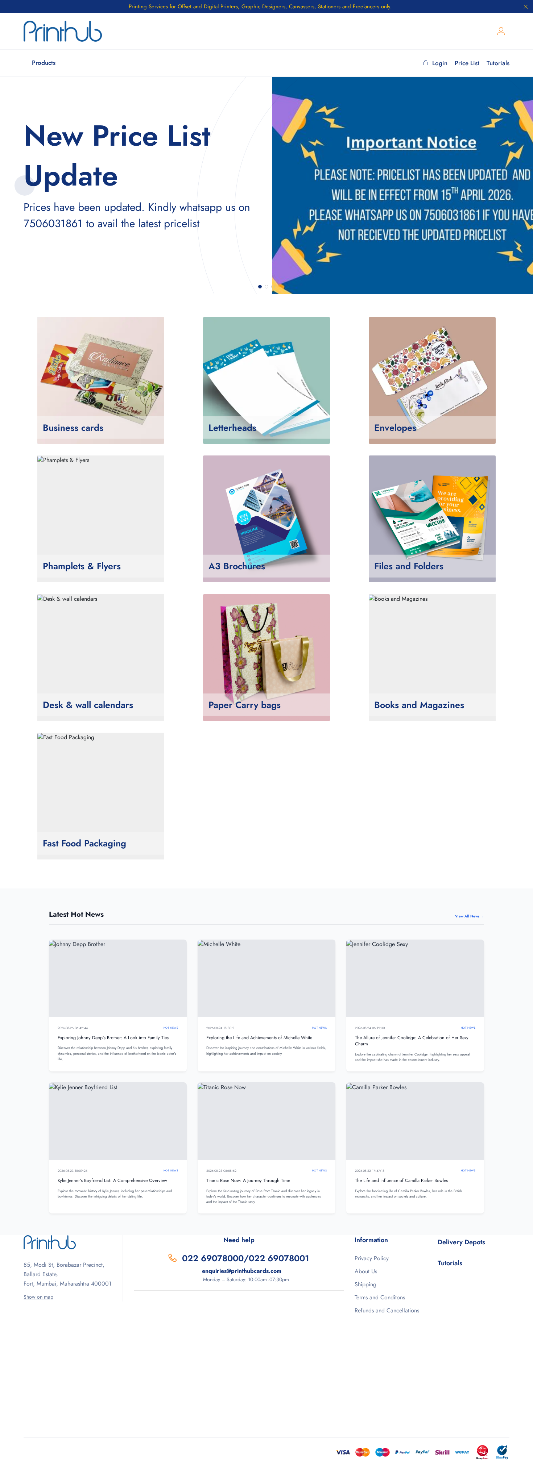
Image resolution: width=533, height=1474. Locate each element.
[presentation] (25, 185)
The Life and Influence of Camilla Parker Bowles (401, 1180)
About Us (366, 1271)
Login (439, 63)
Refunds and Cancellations (387, 1310)
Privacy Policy (372, 1258)
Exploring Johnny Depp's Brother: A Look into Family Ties (113, 1037)
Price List (467, 63)
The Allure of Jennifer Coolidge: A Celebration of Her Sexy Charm (411, 1041)
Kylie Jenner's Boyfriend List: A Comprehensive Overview (112, 1180)
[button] (260, 286)
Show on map (38, 1296)
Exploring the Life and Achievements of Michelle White (259, 1037)
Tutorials (498, 63)
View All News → (469, 916)
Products (43, 62)
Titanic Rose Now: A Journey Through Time (248, 1180)
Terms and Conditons (380, 1297)
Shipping (365, 1284)
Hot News (171, 1028)
